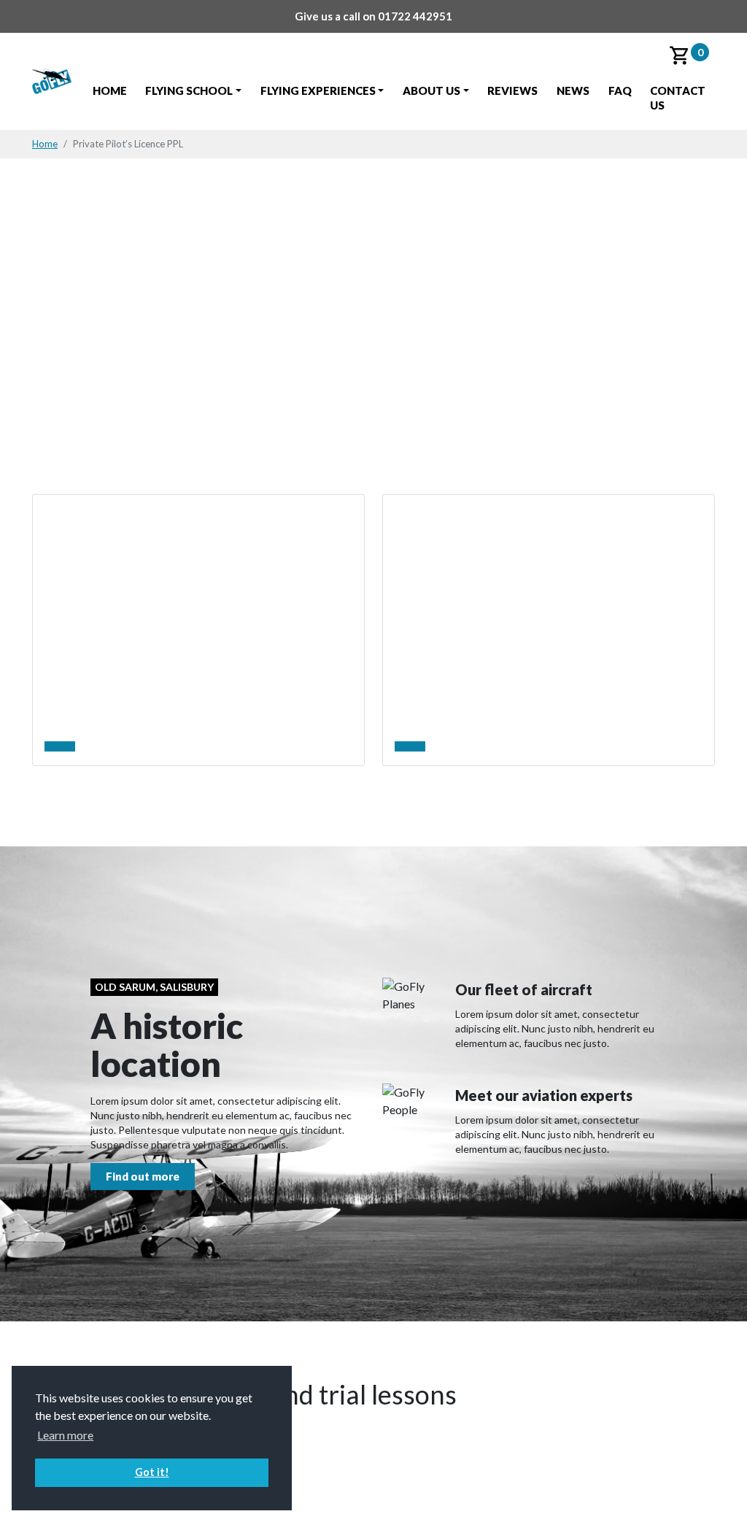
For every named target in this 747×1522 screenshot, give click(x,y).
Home (110, 90)
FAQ (620, 90)
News (573, 90)
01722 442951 (415, 16)
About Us (431, 90)
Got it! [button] (152, 1472)
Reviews (512, 90)
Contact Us (677, 98)
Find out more (142, 1176)
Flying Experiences (318, 90)
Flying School (189, 90)
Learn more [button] (65, 1435)
